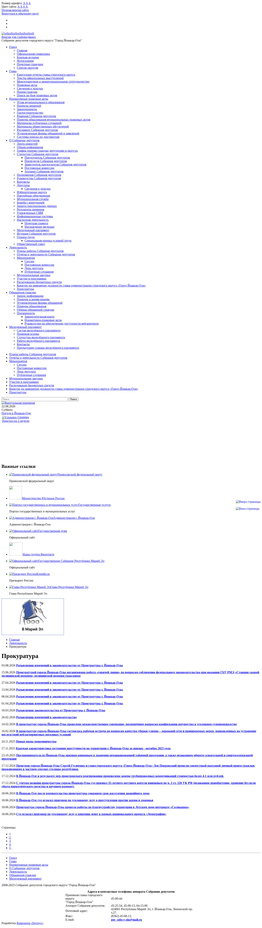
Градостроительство (30, 112)
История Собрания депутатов (36, 233)
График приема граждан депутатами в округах (47, 150)
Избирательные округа (32, 192)
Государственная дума (52, 531)
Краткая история (28, 57)
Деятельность (18, 247)
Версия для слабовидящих (19, 37)
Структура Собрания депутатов (37, 154)
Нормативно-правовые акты (43, 320)
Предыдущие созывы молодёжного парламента (48, 347)
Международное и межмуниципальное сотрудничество (53, 81)
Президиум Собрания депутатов (46, 161)
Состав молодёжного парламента (38, 330)
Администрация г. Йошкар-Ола (74, 518)
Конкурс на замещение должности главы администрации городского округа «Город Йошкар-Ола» (81, 285)
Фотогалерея (25, 60)
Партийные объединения (33, 195)
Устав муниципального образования (40, 102)
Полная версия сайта (15, 10)
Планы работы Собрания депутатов (40, 251)
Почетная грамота (36, 223)
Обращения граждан (22, 292)
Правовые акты (27, 85)
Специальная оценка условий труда (48, 240)
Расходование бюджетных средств (39, 282)
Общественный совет (31, 244)
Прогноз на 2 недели (15, 421)
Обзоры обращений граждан (35, 309)
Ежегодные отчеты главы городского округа (46, 74)
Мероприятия (26, 257)
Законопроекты (27, 109)
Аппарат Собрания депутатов (44, 171)
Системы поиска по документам (38, 136)
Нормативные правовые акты (28, 98)
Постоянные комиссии (39, 168)
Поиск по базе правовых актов (37, 95)
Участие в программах (31, 278)
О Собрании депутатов (24, 140)
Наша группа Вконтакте (38, 554)
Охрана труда (26, 237)
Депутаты (23, 185)
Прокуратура (25, 289)
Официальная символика (33, 54)
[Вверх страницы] (248, 501)
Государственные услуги (94, 504)
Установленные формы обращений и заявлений (48, 133)
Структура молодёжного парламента (41, 337)
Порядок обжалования (31, 306)
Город (13, 47)
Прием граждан (27, 92)
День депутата (34, 268)
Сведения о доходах (30, 88)
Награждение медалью (39, 226)
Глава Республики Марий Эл (69, 587)
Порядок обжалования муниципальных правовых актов (53, 119)
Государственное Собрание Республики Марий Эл (71, 561)
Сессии (29, 261)
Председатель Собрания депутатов (47, 157)
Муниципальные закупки (33, 275)
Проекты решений (29, 105)
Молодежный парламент (33, 230)
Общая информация (30, 147)
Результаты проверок (30, 209)
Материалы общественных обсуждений (43, 126)
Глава (12, 71)
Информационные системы (35, 216)
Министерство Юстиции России (43, 498)
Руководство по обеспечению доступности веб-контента (62, 323)
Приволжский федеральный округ (79, 474)
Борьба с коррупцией (30, 202)
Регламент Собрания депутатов (37, 130)
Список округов (27, 67)
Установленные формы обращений (40, 302)
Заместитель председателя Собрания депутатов (55, 164)
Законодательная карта (39, 316)
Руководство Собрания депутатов (39, 178)
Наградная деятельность (33, 219)
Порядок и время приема (33, 299)
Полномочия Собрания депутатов (39, 174)
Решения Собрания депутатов (36, 116)
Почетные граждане (30, 64)
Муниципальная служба (33, 199)
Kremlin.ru (43, 574)
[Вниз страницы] (247, 508)
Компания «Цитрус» (30, 923)
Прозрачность (26, 313)
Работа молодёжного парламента (38, 340)
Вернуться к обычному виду (20, 13)
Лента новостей (27, 143)
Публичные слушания (39, 271)
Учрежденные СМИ (30, 213)
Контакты (23, 181)
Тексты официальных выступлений (40, 78)
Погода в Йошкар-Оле (16, 413)
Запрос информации (30, 295)
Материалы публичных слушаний (39, 123)
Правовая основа (28, 334)
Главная (22, 50)
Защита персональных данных (37, 206)
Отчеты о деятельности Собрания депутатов (46, 254)
